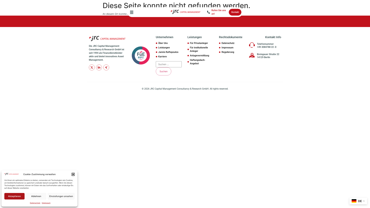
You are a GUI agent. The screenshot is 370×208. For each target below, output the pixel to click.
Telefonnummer (265, 44)
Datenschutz (35, 203)
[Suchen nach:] (169, 64)
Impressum (46, 203)
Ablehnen (36, 196)
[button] (73, 174)
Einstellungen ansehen (61, 196)
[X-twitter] (92, 67)
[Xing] (106, 67)
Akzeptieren (14, 196)
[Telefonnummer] (252, 45)
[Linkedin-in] (99, 67)
